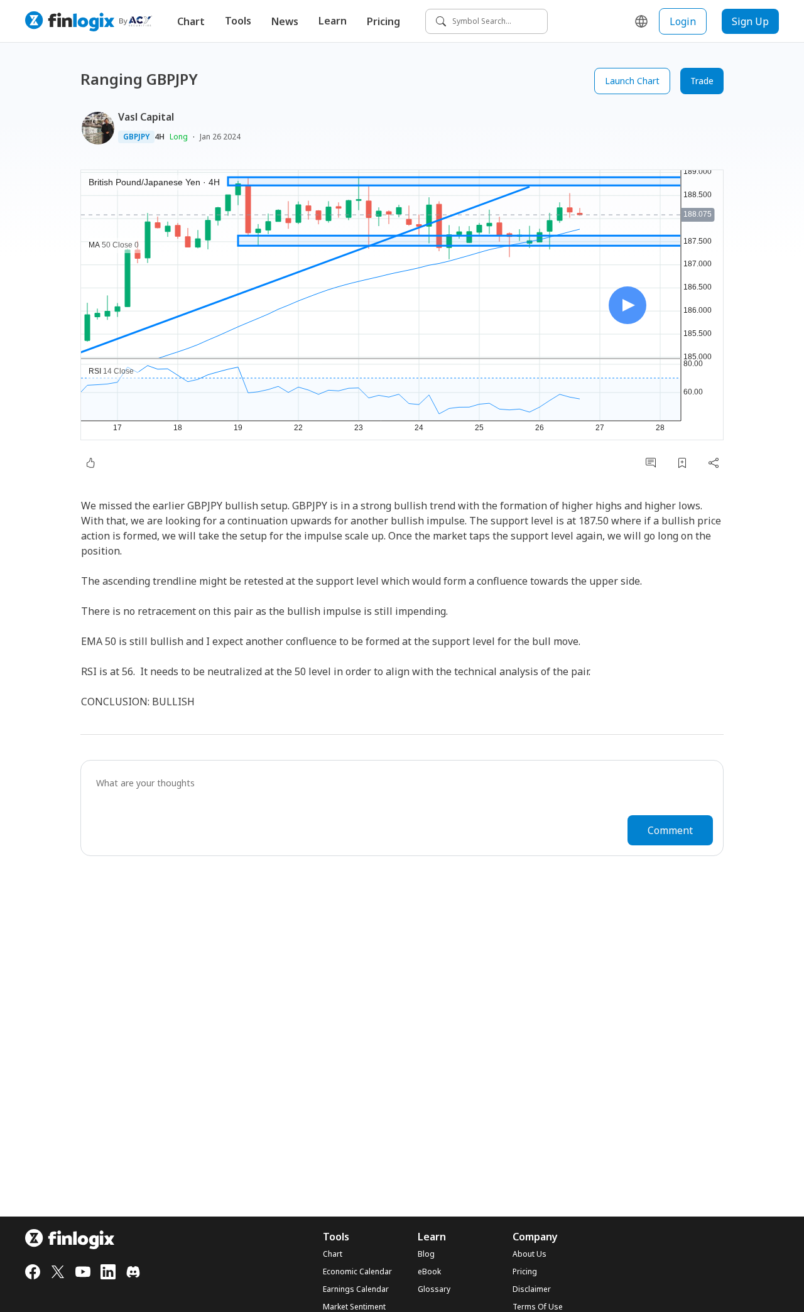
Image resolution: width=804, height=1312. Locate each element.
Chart (191, 21)
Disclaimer (532, 1289)
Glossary (434, 1289)
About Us (529, 1254)
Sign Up (750, 21)
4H (160, 137)
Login (683, 21)
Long (179, 136)
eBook (429, 1272)
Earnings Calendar (356, 1289)
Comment (670, 830)
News (284, 21)
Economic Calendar (357, 1272)
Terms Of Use (538, 1307)
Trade (702, 81)
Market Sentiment (354, 1307)
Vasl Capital (146, 117)
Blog (426, 1254)
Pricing (383, 21)
